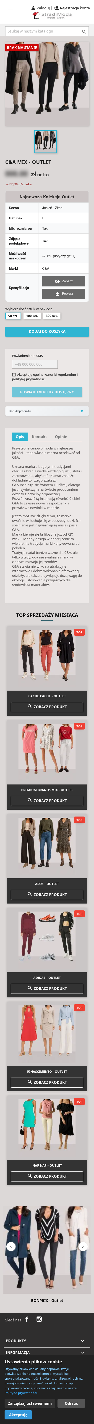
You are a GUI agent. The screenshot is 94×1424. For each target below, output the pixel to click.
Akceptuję (18, 1414)
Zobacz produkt (47, 706)
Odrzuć (71, 1403)
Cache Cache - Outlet (47, 696)
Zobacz (64, 281)
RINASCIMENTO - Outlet (47, 1071)
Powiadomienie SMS (27, 356)
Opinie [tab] (61, 436)
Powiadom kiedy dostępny (47, 392)
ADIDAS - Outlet (47, 977)
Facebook (26, 1319)
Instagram (39, 1319)
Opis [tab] (20, 436)
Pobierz (64, 294)
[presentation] (11, 1246)
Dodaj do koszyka (47, 331)
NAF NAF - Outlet (47, 1165)
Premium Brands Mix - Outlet (47, 790)
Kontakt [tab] (39, 436)
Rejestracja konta (72, 8)
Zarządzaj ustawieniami (30, 1403)
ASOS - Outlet (47, 884)
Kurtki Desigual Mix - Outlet (47, 1300)
